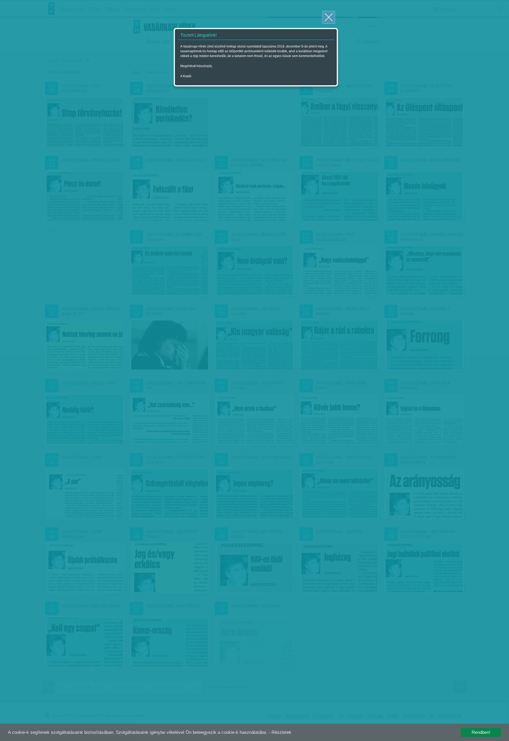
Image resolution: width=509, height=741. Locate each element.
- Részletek (280, 732)
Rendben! (481, 732)
